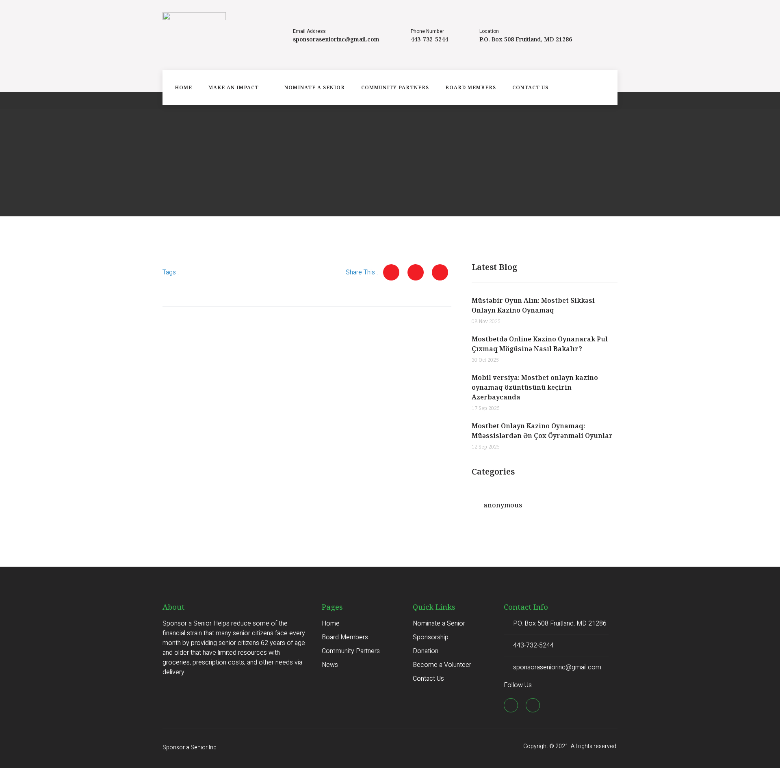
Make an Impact (233, 87)
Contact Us (530, 87)
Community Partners (395, 87)
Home (183, 87)
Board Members (470, 87)
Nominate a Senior (314, 87)
